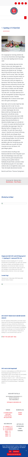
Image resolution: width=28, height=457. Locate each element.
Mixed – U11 (8, 431)
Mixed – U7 (8, 434)
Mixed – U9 (8, 432)
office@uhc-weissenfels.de (14, 402)
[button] (25, 17)
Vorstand (8, 414)
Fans (20, 428)
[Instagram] (19, 3)
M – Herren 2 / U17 (7, 426)
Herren (20, 412)
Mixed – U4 (8, 436)
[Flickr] (22, 3)
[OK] (26, 450)
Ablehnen (16, 451)
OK (10, 451)
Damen (20, 414)
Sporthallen (7, 416)
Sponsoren (20, 426)
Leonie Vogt (4, 275)
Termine (20, 430)
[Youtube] (26, 3)
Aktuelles (20, 424)
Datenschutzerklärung (14, 454)
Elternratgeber (8, 412)
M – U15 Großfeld (8, 428)
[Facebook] (16, 3)
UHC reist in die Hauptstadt (9, 368)
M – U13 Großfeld (8, 429)
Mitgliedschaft (8, 417)
